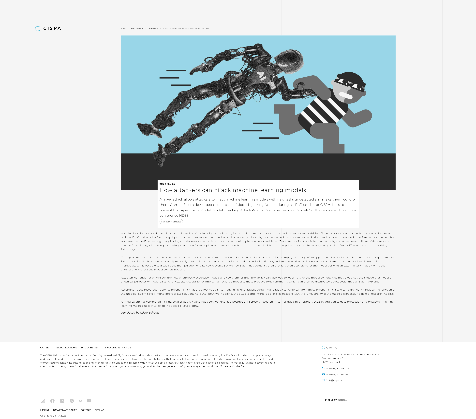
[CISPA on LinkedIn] (62, 401)
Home (123, 29)
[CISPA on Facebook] (52, 401)
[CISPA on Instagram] (42, 401)
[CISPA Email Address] (332, 380)
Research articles (171, 221)
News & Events (137, 29)
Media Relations (65, 347)
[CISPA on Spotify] (71, 401)
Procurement (91, 347)
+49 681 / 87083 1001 (337, 368)
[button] (469, 28)
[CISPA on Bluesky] (80, 401)
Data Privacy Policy (65, 410)
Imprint (44, 410)
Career (45, 347)
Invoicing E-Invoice (117, 347)
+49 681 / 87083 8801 (338, 374)
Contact (86, 410)
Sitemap (99, 410)
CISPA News (153, 29)
